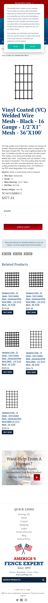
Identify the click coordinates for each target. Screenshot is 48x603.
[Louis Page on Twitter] (17, 600)
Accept (15, 46)
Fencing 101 (24, 514)
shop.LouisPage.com (24, 574)
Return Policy (24, 539)
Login (24, 528)
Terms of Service (24, 531)
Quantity (7, 211)
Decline (32, 46)
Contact (24, 521)
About (24, 517)
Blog (24, 535)
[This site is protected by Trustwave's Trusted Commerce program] (23, 594)
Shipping (24, 524)
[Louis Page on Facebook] (21, 600)
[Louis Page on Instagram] (26, 600)
